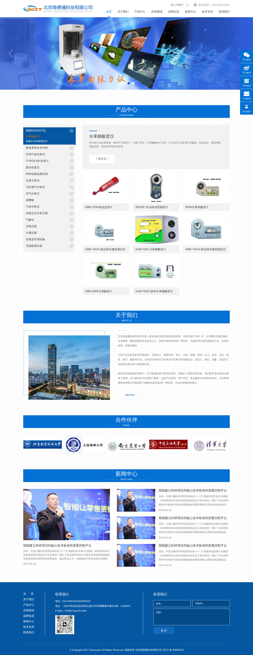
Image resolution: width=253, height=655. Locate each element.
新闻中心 (190, 11)
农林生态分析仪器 (37, 213)
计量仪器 (31, 232)
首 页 (28, 593)
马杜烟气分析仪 (35, 187)
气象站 (30, 219)
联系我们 (224, 11)
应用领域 (156, 11)
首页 (109, 11)
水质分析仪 (33, 180)
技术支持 (207, 11)
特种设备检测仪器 (37, 173)
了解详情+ (129, 395)
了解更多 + (102, 158)
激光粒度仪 (33, 167)
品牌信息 (173, 11)
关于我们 (123, 11)
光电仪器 (31, 226)
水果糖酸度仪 (33, 136)
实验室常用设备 (35, 239)
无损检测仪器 (34, 245)
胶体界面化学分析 (37, 147)
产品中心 (139, 11)
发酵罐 (30, 200)
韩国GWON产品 (36, 130)
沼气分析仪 (33, 193)
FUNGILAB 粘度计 (37, 160)
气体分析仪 (33, 206)
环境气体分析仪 (35, 154)
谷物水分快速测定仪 (37, 141)
